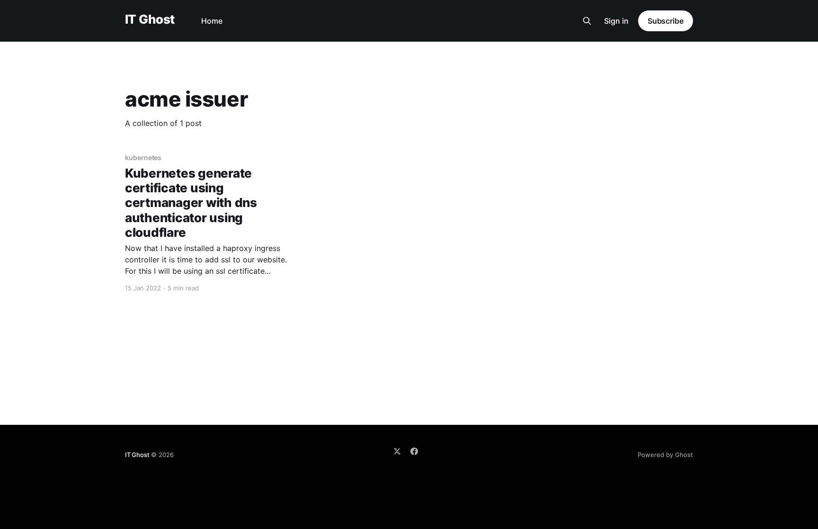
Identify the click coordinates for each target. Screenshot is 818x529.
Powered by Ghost (665, 454)
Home (211, 21)
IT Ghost (150, 20)
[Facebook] (414, 451)
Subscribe (666, 21)
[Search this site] (587, 20)
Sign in (616, 21)
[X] (397, 451)
